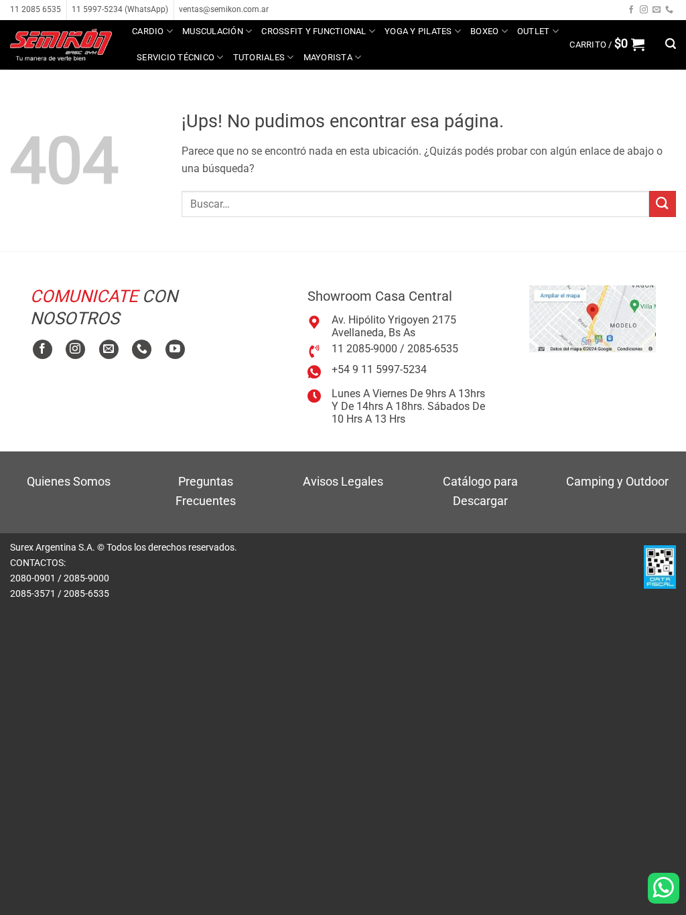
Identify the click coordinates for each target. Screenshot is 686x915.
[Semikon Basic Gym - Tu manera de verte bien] (61, 45)
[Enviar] (662, 204)
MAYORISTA (327, 57)
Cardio (148, 31)
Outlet (533, 31)
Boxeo (484, 31)
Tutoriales (259, 57)
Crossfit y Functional (313, 31)
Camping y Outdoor (617, 481)
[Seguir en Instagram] (644, 10)
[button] (606, 44)
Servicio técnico (175, 57)
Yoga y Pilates (418, 31)
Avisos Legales (343, 481)
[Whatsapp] (663, 888)
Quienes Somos (69, 481)
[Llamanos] (669, 10)
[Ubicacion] (592, 317)
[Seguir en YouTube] (175, 349)
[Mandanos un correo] (657, 10)
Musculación (212, 31)
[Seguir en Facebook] (631, 10)
